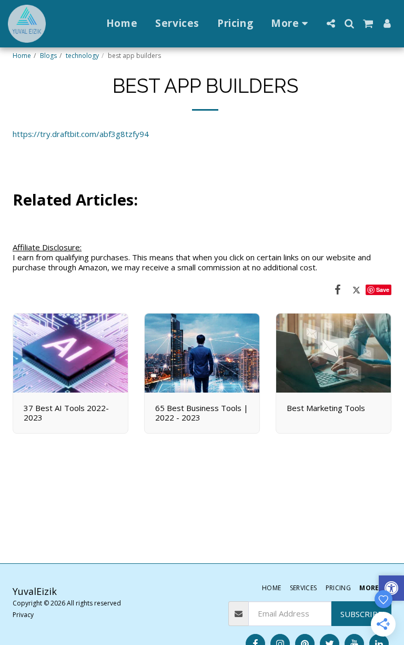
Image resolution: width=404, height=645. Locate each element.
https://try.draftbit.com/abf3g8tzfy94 (81, 134)
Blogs (48, 55)
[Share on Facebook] (337, 289)
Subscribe (361, 614)
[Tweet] (356, 289)
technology (82, 55)
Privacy (23, 614)
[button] (330, 23)
